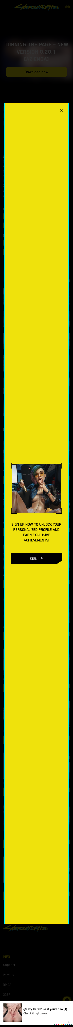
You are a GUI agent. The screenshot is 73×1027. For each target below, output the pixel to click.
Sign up (36, 559)
